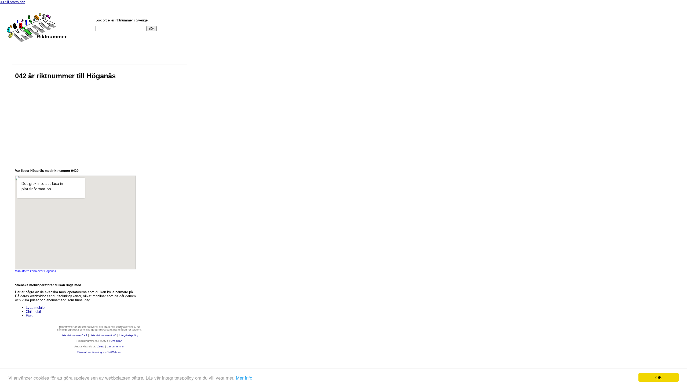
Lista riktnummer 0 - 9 (74, 335)
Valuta (100, 346)
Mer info (244, 377)
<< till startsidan (12, 2)
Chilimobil (33, 312)
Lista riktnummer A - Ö (103, 335)
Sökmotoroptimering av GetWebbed (99, 352)
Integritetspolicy (128, 335)
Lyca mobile (35, 308)
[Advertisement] (75, 128)
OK (658, 377)
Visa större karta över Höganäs (35, 271)
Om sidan (116, 340)
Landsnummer (116, 346)
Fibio (29, 316)
